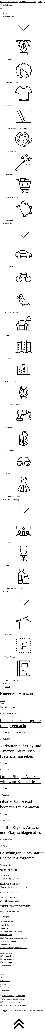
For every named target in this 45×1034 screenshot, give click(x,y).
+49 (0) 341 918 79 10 (9, 892)
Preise (2, 971)
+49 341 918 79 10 (7, 2)
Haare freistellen (6, 925)
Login (42, 2)
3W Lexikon (5, 981)
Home (2, 701)
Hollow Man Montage (9, 941)
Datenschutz (5, 990)
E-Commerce (13, 732)
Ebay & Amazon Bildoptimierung (13, 938)
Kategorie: (7, 707)
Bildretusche (5, 944)
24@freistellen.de (22, 2)
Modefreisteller (6, 935)
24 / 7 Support (34, 2)
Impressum (4, 987)
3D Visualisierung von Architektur (13, 948)
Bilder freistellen (6, 922)
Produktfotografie (26, 732)
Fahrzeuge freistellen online (11, 931)
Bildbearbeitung (6, 928)
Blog (2, 704)
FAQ (2, 977)
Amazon (3, 732)
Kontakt (3, 984)
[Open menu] (1, 8)
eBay (10, 839)
